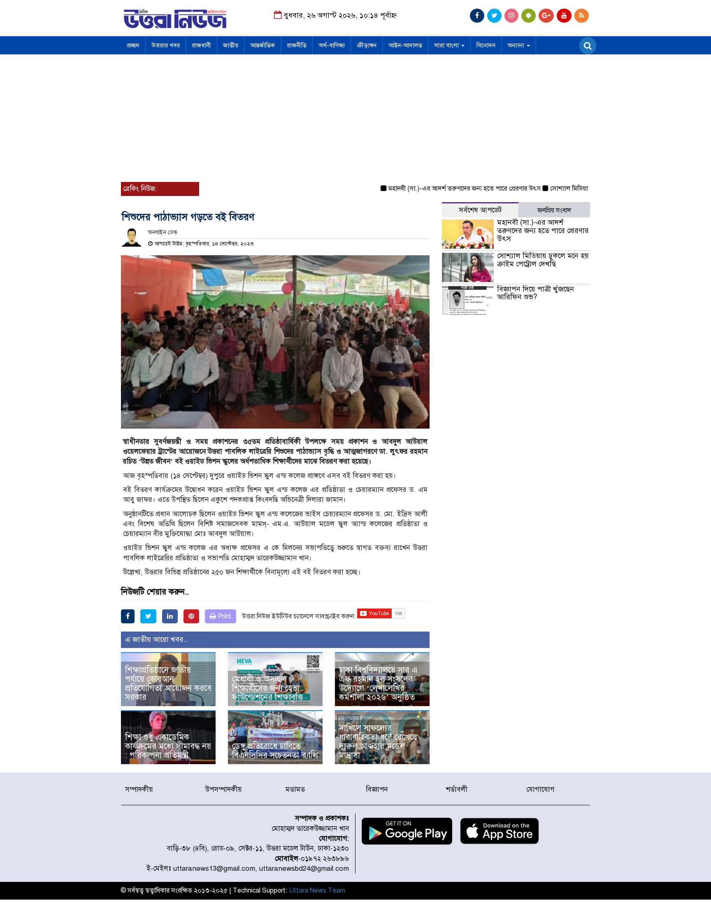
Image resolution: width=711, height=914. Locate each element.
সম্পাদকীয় (139, 789)
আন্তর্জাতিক (262, 45)
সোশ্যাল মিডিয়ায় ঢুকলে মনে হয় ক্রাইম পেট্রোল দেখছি (543, 259)
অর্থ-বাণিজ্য (331, 45)
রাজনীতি (297, 45)
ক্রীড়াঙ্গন (366, 45)
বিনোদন (485, 45)
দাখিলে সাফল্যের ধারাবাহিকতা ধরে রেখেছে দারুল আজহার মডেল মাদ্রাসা (378, 741)
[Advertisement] (355, 116)
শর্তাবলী (456, 789)
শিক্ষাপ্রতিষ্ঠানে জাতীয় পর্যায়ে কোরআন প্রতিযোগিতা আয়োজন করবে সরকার (168, 683)
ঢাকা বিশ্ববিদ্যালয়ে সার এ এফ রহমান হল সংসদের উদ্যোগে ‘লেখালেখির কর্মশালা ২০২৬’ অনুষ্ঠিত (378, 683)
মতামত (295, 789)
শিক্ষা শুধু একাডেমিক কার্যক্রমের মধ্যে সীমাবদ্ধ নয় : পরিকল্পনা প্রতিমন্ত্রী (168, 746)
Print (223, 616)
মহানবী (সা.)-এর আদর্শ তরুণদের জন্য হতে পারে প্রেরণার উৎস (447, 188)
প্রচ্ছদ (133, 45)
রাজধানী (201, 45)
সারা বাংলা (447, 45)
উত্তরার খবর (165, 45)
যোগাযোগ (540, 789)
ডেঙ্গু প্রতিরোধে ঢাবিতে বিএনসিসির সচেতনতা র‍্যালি (275, 750)
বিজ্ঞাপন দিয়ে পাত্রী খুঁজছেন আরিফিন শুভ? (535, 293)
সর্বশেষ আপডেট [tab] (480, 210)
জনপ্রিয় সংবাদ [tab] (554, 210)
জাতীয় (230, 45)
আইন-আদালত (405, 45)
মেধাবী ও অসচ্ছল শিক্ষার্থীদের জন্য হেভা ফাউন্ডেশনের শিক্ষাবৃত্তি (267, 688)
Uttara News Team (317, 890)
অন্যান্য (516, 45)
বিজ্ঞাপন (377, 789)
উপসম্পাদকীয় (223, 789)
